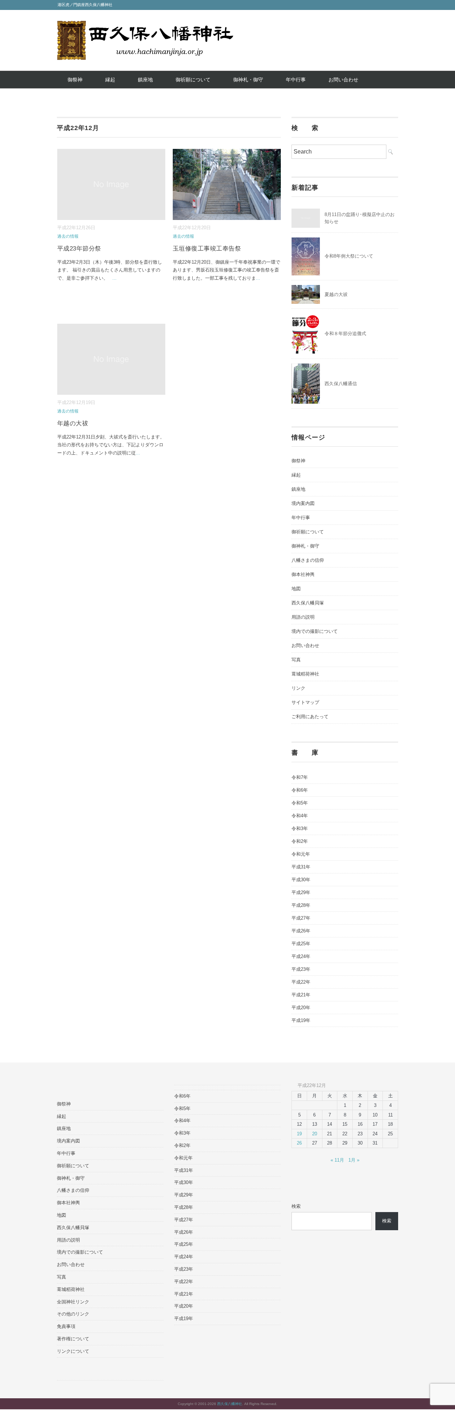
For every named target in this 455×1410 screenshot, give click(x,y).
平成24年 (300, 956)
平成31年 (300, 867)
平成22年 (300, 982)
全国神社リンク (73, 1301)
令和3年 (299, 828)
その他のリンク (73, 1314)
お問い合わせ (343, 79)
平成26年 (300, 930)
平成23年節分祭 (79, 248)
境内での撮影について (314, 631)
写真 (296, 659)
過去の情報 (68, 236)
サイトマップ (305, 702)
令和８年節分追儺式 (345, 333)
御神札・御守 (248, 79)
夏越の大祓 (336, 294)
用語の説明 (303, 617)
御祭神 (75, 79)
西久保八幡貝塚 (307, 603)
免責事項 (66, 1326)
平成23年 (300, 969)
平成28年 (300, 905)
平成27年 (300, 918)
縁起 (110, 79)
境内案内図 (303, 503)
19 (299, 1133)
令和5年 (299, 803)
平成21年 (300, 994)
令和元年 (300, 854)
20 (314, 1133)
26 (299, 1143)
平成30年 (300, 879)
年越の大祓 (73, 423)
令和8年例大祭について (349, 256)
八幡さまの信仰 (307, 560)
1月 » (353, 1160)
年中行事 (296, 79)
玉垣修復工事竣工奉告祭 (207, 248)
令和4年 (299, 815)
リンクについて (73, 1351)
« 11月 (337, 1160)
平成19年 (300, 1020)
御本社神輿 (303, 574)
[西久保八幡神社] (145, 26)
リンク (298, 688)
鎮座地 (145, 79)
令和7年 (299, 777)
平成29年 (300, 892)
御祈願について (193, 79)
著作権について (73, 1338)
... (114, 278)
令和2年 (299, 841)
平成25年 (300, 943)
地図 (296, 588)
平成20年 (300, 1007)
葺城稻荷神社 (305, 674)
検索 (296, 1206)
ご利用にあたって (309, 716)
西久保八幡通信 (341, 383)
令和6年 (299, 790)
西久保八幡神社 (229, 1404)
